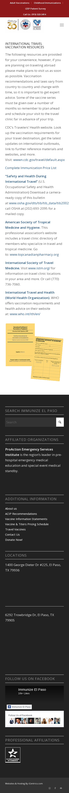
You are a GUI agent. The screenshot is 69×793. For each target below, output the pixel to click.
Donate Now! (13, 540)
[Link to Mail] (61, 788)
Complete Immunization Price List (30, 168)
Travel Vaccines (15, 529)
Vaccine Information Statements (26, 519)
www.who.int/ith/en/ (25, 314)
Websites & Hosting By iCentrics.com (24, 783)
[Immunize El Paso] (28, 25)
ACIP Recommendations (21, 514)
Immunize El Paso (32, 690)
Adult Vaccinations (19, 2)
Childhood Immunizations (47, 2)
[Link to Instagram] (49, 788)
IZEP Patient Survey (35, 8)
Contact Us (12, 534)
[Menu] (62, 24)
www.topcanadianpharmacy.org (34, 254)
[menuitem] (19, 3)
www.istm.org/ (39, 268)
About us (11, 508)
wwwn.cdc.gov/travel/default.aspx (39, 159)
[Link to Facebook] (55, 788)
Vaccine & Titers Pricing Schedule (27, 524)
